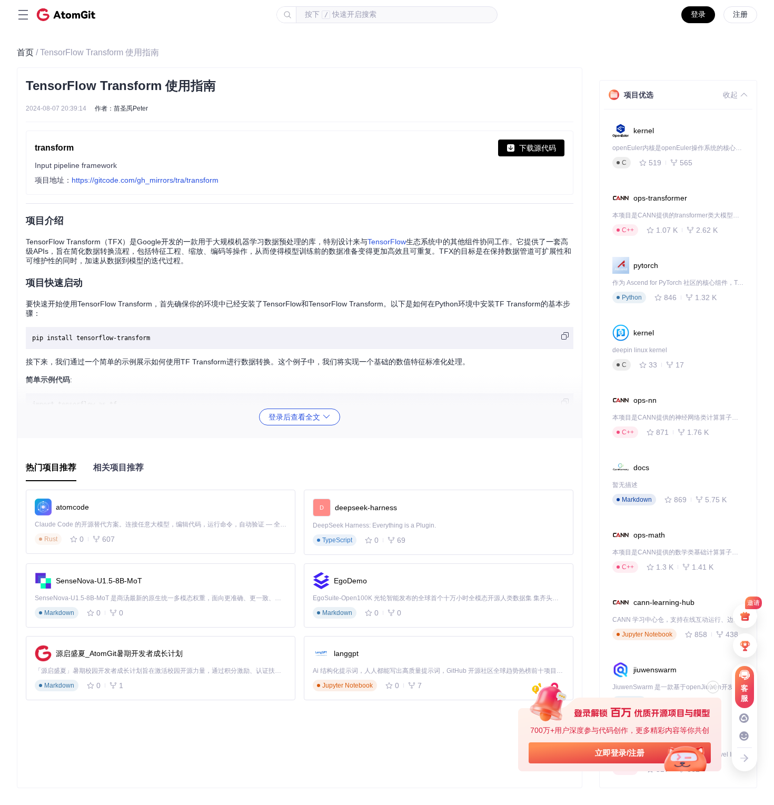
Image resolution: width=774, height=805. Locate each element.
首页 (25, 52)
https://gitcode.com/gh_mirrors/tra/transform (145, 180)
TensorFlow (387, 241)
